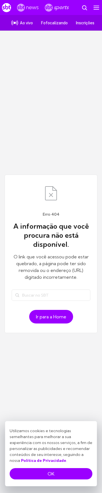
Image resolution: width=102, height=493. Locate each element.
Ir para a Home (51, 317)
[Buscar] (17, 295)
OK (51, 474)
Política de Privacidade (43, 460)
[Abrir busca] (84, 7)
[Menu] (96, 7)
